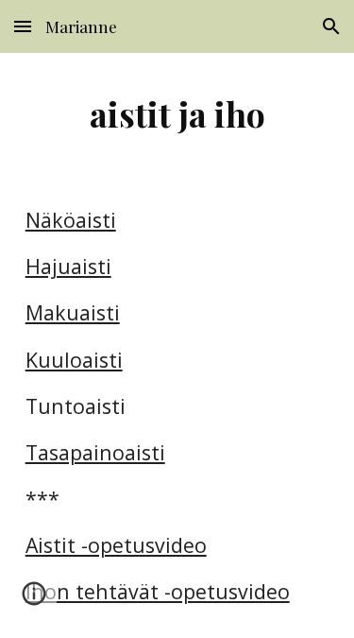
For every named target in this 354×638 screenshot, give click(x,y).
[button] (22, 26)
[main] (177, 113)
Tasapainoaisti (95, 452)
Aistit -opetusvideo (116, 545)
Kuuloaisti (74, 359)
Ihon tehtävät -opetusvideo (157, 591)
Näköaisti (70, 219)
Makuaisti (72, 312)
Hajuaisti (68, 266)
